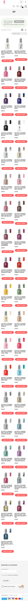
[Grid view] (22, 29)
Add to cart (7, 60)
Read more (6, 305)
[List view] (25, 29)
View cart (19, 21)
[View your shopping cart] (21, 6)
